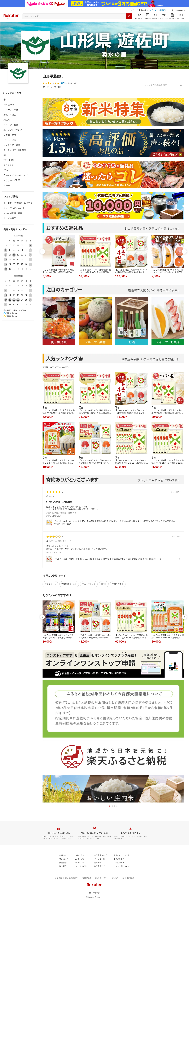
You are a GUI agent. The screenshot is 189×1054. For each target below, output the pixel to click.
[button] (178, 10)
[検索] (129, 16)
